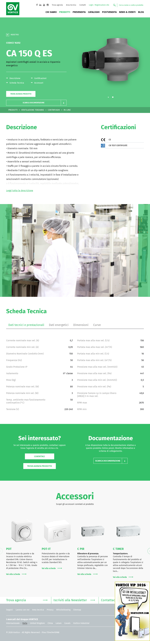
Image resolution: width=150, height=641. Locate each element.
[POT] (21, 531)
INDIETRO (15, 35)
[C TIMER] (128, 531)
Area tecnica (71, 5)
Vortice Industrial (81, 623)
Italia (24, 623)
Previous (6, 250)
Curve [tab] (97, 325)
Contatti (82, 5)
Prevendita (79, 12)
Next (144, 250)
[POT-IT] (57, 531)
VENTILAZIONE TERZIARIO (32, 110)
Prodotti (64, 12)
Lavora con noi (22, 610)
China (50, 623)
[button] (36, 103)
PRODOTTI (13, 110)
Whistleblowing (63, 610)
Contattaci (39, 457)
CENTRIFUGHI (54, 110)
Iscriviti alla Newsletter (70, 600)
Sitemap (77, 610)
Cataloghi (94, 12)
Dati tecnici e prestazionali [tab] (26, 325)
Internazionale (13, 623)
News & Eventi (127, 12)
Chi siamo (51, 12)
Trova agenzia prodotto (20, 94)
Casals (67, 623)
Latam (59, 623)
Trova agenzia (57, 5)
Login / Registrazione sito (99, 5)
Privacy (50, 610)
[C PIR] (93, 531)
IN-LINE (67, 110)
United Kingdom (37, 623)
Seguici (9, 610)
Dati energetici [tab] (59, 325)
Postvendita (109, 12)
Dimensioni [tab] (80, 325)
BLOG (141, 12)
